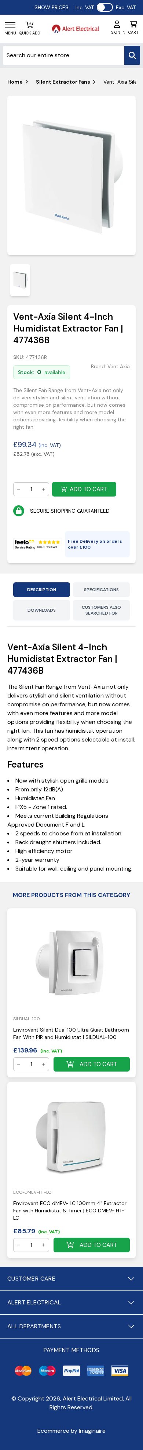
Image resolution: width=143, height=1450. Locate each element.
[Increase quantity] (43, 489)
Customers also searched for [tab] (101, 610)
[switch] (105, 7)
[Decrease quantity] (19, 489)
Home (15, 81)
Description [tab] (41, 590)
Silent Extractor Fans (63, 81)
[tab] (20, 280)
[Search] (132, 55)
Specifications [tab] (101, 590)
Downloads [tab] (41, 610)
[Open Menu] (10, 25)
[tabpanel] (71, 176)
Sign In (118, 32)
